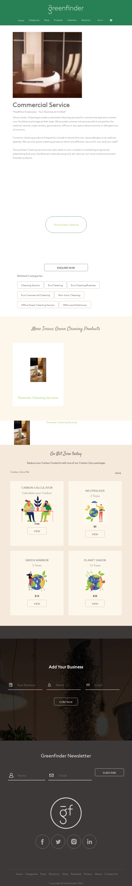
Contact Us (111, 873)
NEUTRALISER (95, 491)
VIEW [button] (37, 531)
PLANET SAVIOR (95, 560)
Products (58, 20)
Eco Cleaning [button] (55, 285)
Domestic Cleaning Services (38, 397)
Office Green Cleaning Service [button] (38, 305)
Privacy (88, 873)
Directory (54, 873)
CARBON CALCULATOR (37, 487)
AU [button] (99, 20)
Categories (34, 20)
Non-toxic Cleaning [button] (69, 295)
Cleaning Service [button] (30, 285)
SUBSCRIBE (109, 772)
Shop (46, 20)
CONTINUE (66, 702)
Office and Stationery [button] (75, 305)
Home (21, 20)
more (118, 472)
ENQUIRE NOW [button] (66, 267)
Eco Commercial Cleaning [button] (35, 295)
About (99, 873)
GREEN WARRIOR (37, 560)
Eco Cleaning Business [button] (83, 285)
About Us (85, 20)
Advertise (71, 20)
